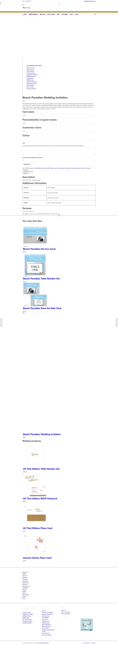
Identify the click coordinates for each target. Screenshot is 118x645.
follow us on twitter (65, 612)
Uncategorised (30, 78)
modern (82, 168)
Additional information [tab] (28, 171)
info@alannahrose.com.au (90, 1)
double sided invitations (70, 168)
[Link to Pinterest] (30, 1)
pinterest (25, 584)
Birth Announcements (32, 81)
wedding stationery (26, 616)
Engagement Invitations (32, 75)
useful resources (46, 633)
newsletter (25, 588)
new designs (87, 168)
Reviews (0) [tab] (25, 173)
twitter (24, 574)
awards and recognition (47, 614)
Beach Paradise (50, 168)
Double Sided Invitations (40, 168)
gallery (24, 591)
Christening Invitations (32, 83)
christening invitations (27, 621)
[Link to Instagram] (28, 1)
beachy (78, 168)
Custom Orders (30, 87)
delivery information (46, 626)
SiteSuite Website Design (44, 642)
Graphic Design (30, 69)
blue (58, 168)
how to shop (44, 619)
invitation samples (26, 612)
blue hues (62, 168)
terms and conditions (47, 635)
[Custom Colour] (26, 57)
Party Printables (30, 85)
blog (24, 598)
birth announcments (27, 619)
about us (44, 611)
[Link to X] (23, 1)
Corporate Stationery (31, 88)
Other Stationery (30, 71)
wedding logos (25, 617)
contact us (63, 610)
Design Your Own (31, 68)
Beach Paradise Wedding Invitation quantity (32, 157)
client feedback (45, 617)
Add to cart (26, 164)
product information (46, 624)
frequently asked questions (48, 630)
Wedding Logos (30, 80)
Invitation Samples (31, 73)
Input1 (23, 143)
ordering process (46, 621)
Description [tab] (25, 170)
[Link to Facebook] (25, 1)
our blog (44, 631)
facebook (25, 577)
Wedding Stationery (31, 76)
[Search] (94, 14)
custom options (45, 628)
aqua (56, 168)
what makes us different (47, 612)
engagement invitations (27, 614)
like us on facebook (65, 613)
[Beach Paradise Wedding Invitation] (1, 322)
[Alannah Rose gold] (26, 7)
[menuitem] (25, 14)
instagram (25, 581)
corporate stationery (27, 623)
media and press (46, 616)
